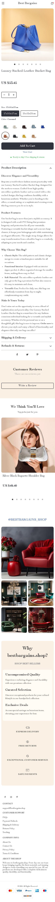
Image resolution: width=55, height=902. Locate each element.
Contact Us (7, 846)
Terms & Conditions (11, 854)
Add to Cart (27, 146)
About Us (7, 842)
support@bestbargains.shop (14, 808)
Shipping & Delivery (11, 825)
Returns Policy (9, 829)
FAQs (5, 817)
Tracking (6, 832)
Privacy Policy (8, 850)
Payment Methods (10, 821)
